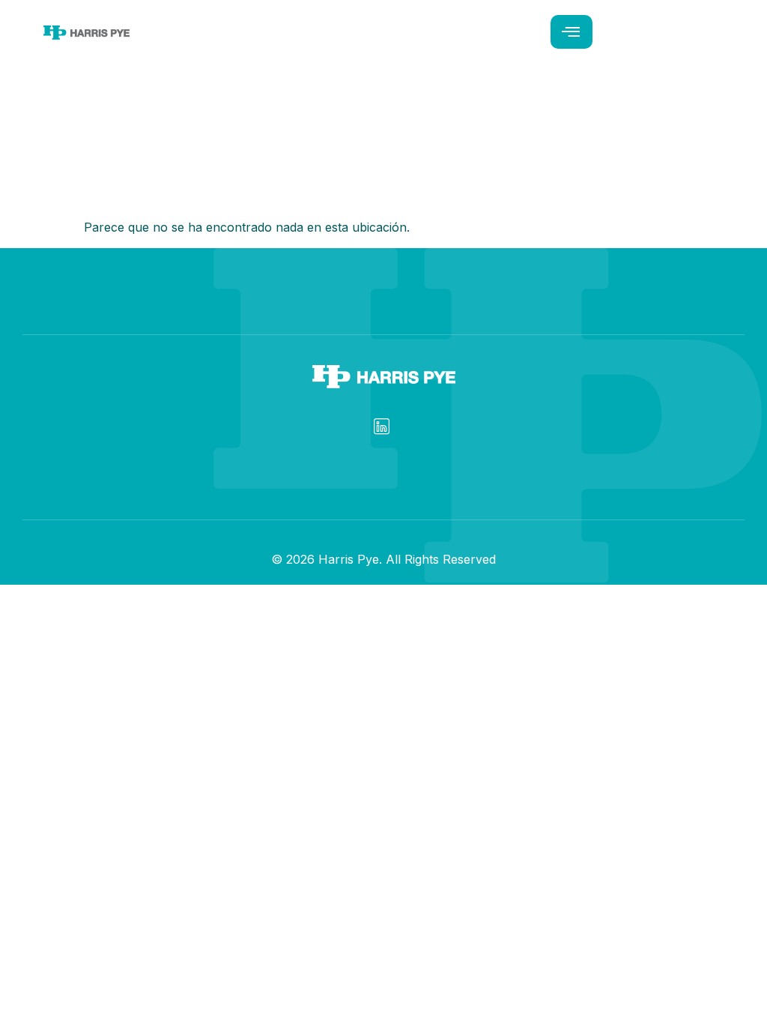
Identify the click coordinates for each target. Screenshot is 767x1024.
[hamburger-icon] (571, 32)
